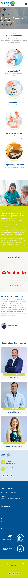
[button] (7, 285)
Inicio (2, 510)
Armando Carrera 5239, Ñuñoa (9, 492)
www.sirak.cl (14, 565)
